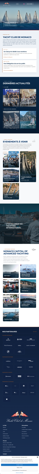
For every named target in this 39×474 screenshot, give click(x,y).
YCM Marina (25, 290)
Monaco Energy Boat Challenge (26, 275)
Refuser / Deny (19, 467)
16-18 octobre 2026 (25, 180)
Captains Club (8, 319)
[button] (37, 457)
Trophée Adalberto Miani (26, 177)
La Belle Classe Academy (8, 289)
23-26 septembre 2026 (9, 180)
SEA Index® (7, 275)
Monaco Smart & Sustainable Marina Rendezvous (9, 162)
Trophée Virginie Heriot (8, 195)
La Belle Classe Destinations (26, 304)
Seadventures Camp (8, 304)
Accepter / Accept (19, 464)
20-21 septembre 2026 (8, 165)
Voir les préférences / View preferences (19, 470)
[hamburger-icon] (17, 4)
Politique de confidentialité (19, 472)
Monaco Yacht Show (9, 178)
